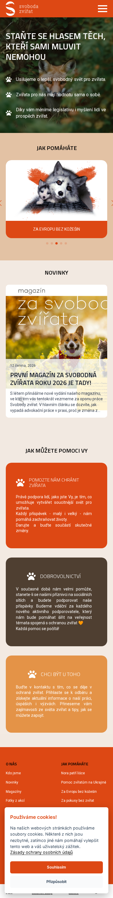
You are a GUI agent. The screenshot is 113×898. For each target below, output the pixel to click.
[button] (47, 243)
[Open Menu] (102, 8)
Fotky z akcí (15, 801)
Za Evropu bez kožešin (79, 792)
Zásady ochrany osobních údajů (41, 852)
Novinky (12, 782)
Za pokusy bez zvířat (77, 801)
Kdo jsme (13, 773)
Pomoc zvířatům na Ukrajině (83, 782)
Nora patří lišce (73, 773)
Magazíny (13, 792)
